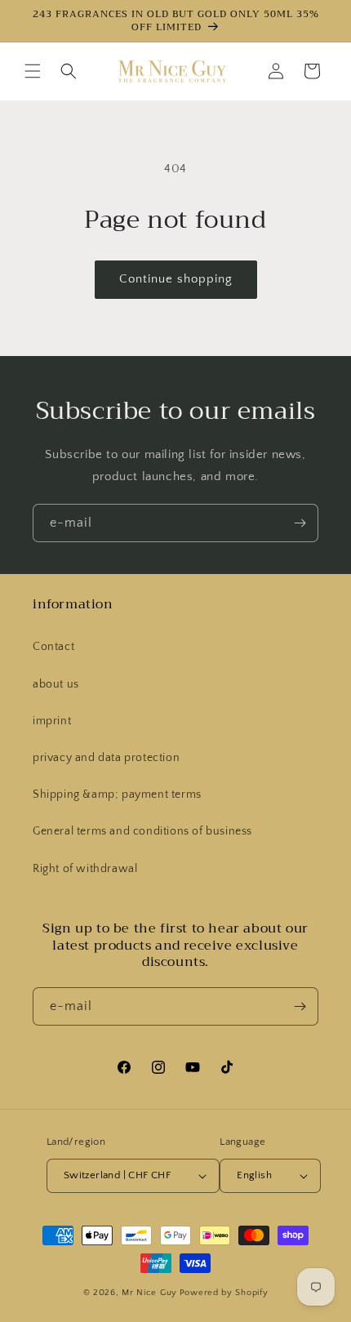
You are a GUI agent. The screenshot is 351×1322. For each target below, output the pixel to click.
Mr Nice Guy (149, 1293)
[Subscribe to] (300, 523)
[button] (33, 71)
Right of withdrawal (85, 868)
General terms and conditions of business (142, 831)
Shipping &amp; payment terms (117, 794)
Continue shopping (176, 279)
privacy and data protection (106, 757)
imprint (52, 721)
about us (56, 684)
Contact (53, 646)
